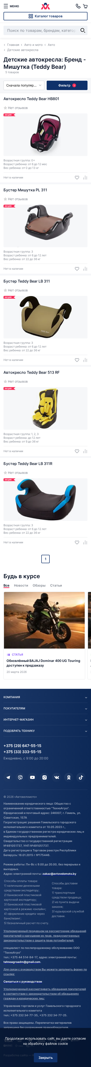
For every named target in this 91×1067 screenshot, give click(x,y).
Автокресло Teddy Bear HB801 (31, 99)
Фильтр (66, 85)
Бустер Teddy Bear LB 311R (28, 463)
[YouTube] (32, 777)
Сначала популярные (23, 85)
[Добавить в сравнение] (83, 178)
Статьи (56, 585)
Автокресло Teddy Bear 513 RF (32, 372)
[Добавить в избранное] (75, 178)
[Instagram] (44, 777)
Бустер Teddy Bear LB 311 (27, 281)
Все (6, 585)
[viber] (20, 777)
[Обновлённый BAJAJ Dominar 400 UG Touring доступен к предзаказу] (44, 635)
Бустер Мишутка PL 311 (25, 190)
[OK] (69, 777)
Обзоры (39, 585)
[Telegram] (8, 777)
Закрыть (45, 1058)
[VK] (56, 777)
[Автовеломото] (45, 6)
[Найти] (83, 30)
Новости (21, 585)
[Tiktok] (81, 777)
